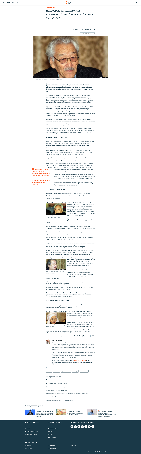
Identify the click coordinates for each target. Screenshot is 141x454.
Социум (50, 434)
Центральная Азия (41, 410)
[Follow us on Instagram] (75, 426)
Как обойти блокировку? (31, 431)
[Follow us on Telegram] (82, 426)
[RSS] (92, 426)
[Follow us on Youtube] (71, 426)
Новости (50, 426)
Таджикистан (51, 445)
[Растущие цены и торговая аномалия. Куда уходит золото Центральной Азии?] (61, 412)
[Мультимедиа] (136, 2)
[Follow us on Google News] (89, 426)
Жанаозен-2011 (50, 7)
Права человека (52, 437)
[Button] (77, 29)
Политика (50, 431)
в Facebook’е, (77, 360)
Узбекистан (74, 445)
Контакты (27, 428)
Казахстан (28, 445)
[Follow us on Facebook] (78, 426)
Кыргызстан (28, 448)
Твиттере (83, 360)
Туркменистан (52, 448)
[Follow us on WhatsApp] (85, 426)
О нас (26, 426)
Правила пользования (31, 434)
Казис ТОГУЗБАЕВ (50, 22)
